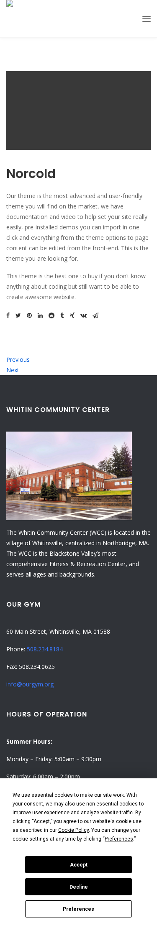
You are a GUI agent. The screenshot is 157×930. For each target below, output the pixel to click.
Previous (18, 359)
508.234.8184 (45, 649)
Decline (78, 887)
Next (12, 370)
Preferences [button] (119, 839)
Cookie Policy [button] (73, 830)
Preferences (78, 909)
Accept (79, 865)
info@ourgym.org (30, 684)
